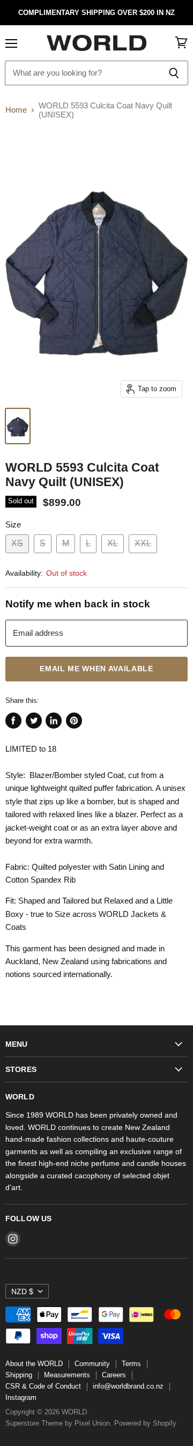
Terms (131, 1364)
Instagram (20, 1397)
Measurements (67, 1375)
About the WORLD (34, 1364)
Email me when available (96, 669)
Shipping (18, 1375)
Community (92, 1364)
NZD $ (22, 1291)
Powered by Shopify (145, 1423)
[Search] (174, 73)
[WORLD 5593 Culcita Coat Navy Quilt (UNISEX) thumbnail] (17, 426)
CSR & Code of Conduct (43, 1386)
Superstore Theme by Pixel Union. (58, 1423)
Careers (114, 1375)
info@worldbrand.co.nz (128, 1386)
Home (16, 109)
